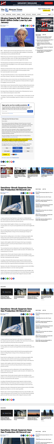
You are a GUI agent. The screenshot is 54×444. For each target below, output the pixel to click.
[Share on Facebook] (21, 26)
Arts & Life (28, 14)
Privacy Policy (11, 113)
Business (19, 14)
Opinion (23, 14)
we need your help (13, 136)
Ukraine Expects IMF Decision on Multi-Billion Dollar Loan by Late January (16, 20)
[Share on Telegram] (25, 26)
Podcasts (34, 14)
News (4, 14)
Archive (39, 14)
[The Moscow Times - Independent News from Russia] (11, 10)
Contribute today (46, 10)
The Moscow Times (5, 25)
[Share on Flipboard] (31, 26)
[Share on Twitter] (23, 26)
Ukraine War (8, 14)
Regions (14, 14)
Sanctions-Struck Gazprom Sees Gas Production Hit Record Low (16, 188)
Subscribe (30, 111)
